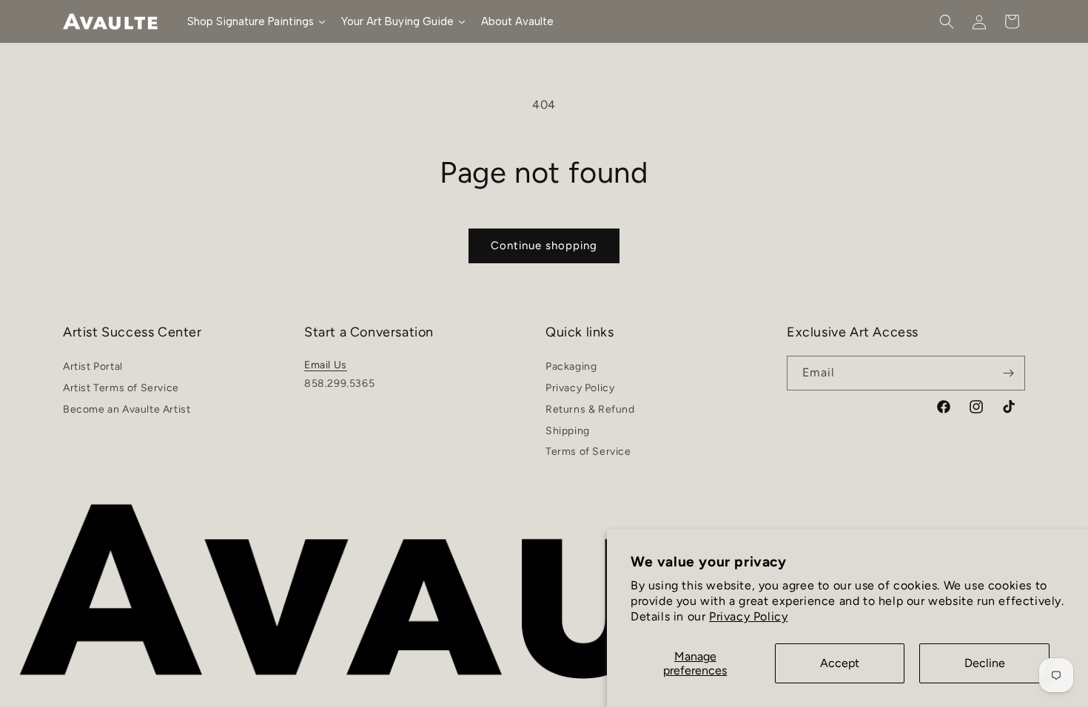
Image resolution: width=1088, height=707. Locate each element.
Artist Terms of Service (121, 387)
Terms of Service (588, 451)
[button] (946, 21)
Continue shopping (544, 245)
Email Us (325, 365)
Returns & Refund (590, 409)
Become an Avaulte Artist (126, 409)
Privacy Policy (748, 616)
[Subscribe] (1008, 373)
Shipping (567, 430)
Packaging (571, 368)
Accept (839, 663)
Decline (984, 663)
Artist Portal (93, 368)
